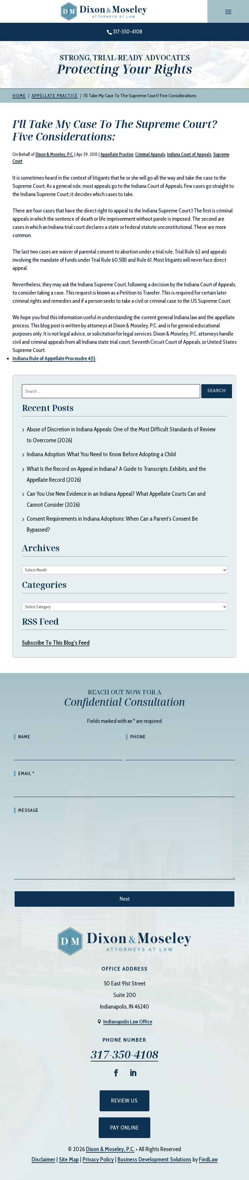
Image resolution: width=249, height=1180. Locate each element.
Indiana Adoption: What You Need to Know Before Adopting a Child (101, 454)
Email (26, 773)
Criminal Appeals (150, 154)
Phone (138, 737)
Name (24, 737)
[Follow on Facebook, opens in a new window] (116, 1073)
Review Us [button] (124, 1100)
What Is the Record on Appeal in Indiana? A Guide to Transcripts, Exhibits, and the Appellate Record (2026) (116, 474)
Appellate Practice (117, 154)
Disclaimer (43, 1159)
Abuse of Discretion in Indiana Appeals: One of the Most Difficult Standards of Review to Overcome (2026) (121, 435)
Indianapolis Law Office (127, 1021)
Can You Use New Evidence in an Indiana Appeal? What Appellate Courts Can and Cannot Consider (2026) (116, 499)
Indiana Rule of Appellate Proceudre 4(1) (53, 358)
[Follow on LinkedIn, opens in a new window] (133, 1073)
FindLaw (208, 1159)
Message (28, 810)
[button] (228, 11)
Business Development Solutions (154, 1159)
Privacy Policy (98, 1159)
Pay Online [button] (124, 1127)
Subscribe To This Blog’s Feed (56, 642)
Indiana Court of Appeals (189, 154)
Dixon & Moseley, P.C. (54, 154)
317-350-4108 (127, 31)
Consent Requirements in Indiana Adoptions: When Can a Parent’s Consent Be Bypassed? (112, 524)
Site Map (69, 1159)
